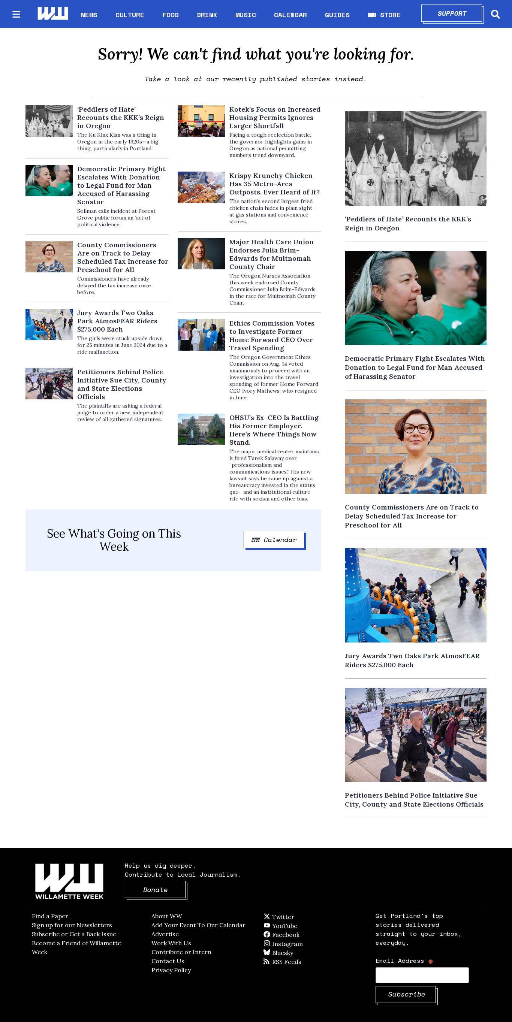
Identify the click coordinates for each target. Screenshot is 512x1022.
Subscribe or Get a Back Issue (74, 934)
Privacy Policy (171, 970)
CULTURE (129, 14)
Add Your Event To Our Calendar (198, 925)
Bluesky (293, 952)
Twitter (301, 916)
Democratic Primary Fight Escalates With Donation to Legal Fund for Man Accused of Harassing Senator (121, 185)
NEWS (89, 14)
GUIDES (337, 14)
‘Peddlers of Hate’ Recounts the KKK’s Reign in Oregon (120, 117)
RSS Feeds (299, 961)
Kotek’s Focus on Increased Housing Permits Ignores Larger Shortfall (274, 117)
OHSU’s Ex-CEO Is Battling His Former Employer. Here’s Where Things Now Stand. (274, 430)
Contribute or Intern (181, 952)
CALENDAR (290, 15)
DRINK (207, 14)
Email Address (405, 960)
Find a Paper (50, 916)
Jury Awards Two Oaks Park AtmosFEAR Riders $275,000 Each (117, 321)
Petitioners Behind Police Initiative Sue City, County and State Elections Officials (121, 384)
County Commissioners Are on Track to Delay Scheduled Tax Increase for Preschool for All (122, 257)
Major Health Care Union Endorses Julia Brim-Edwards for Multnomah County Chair (271, 254)
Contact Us (167, 961)
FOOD (170, 14)
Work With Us (171, 943)
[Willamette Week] (52, 14)
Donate (164, 889)
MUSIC (245, 14)
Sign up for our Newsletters (72, 925)
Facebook (307, 934)
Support (460, 13)
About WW (166, 916)
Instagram (303, 943)
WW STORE (384, 15)
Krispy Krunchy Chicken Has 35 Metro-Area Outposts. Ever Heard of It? (274, 184)
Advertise (165, 934)
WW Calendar (278, 539)
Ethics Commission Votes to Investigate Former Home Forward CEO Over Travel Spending (271, 335)
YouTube (297, 925)
